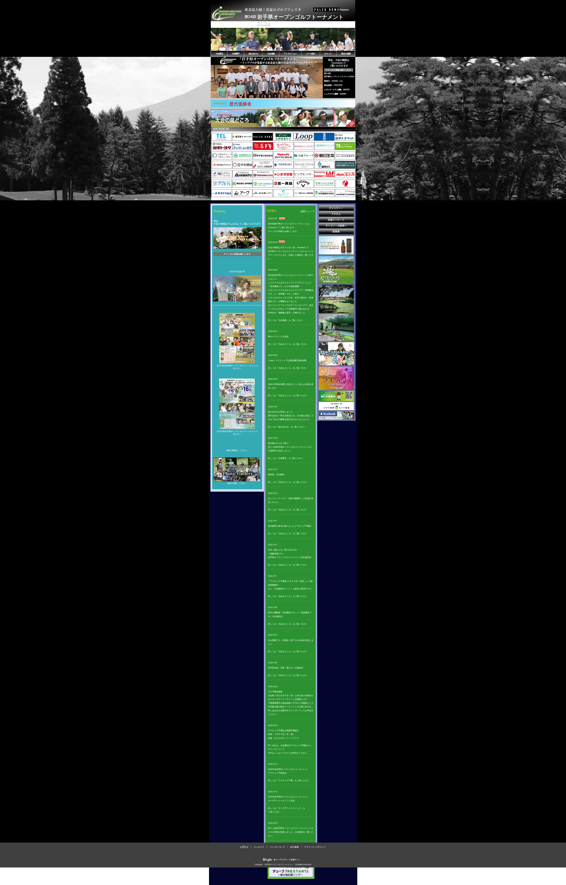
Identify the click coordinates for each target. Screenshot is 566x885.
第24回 (250, 16)
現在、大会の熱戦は (338, 59)
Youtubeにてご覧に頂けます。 (282, 227)
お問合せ (244, 847)
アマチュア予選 (282, 780)
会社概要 (294, 847)
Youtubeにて (338, 62)
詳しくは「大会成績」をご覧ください (285, 320)
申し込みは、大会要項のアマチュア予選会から (289, 745)
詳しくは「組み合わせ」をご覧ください (286, 427)
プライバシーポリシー (315, 847)
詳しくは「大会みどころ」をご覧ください (287, 344)
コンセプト (259, 847)
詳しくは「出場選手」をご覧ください (285, 458)
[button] (283, 39)
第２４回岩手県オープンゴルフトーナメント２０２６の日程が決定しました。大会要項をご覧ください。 (290, 832)
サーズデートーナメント (283, 699)
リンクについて (277, 847)
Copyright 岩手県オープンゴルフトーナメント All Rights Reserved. (283, 864)
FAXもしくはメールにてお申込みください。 (288, 753)
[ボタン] (242, 137)
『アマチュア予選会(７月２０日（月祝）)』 (288, 581)
